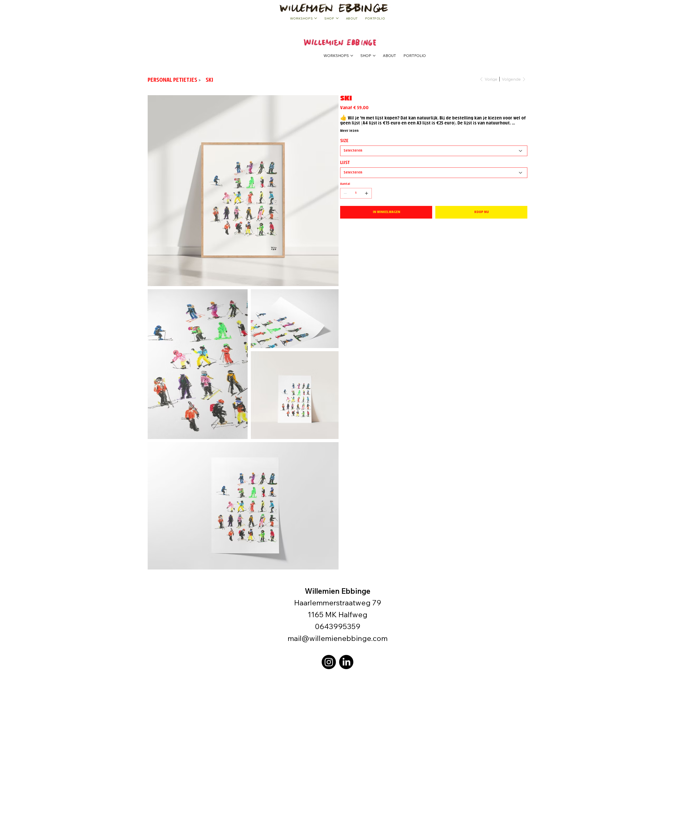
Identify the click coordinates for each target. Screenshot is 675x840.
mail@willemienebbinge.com (338, 638)
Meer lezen (349, 131)
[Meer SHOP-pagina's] (374, 55)
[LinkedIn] (346, 662)
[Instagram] (329, 662)
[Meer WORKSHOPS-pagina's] (351, 55)
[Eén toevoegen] (366, 193)
